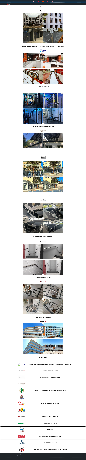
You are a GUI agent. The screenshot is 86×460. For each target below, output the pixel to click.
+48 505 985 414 (66, 456)
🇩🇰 (47, 1)
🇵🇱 (38, 1)
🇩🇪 (43, 1)
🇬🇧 (33, 1)
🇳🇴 (52, 1)
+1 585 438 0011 (67, 455)
